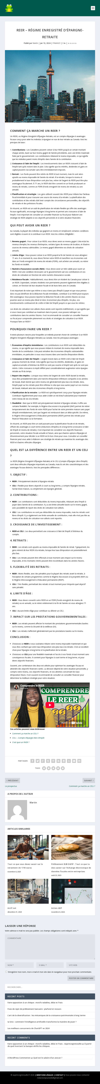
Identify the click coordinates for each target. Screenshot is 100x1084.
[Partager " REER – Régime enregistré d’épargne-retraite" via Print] (79, 761)
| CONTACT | (59, 1075)
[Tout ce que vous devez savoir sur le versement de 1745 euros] (28, 847)
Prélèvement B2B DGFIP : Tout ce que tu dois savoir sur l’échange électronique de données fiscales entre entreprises (71, 868)
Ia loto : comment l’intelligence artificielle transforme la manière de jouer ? (42, 1022)
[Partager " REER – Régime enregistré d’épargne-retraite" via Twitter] (37, 761)
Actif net (12, 908)
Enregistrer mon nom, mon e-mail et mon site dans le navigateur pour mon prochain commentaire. (50, 972)
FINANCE (56, 43)
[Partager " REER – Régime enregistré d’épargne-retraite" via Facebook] (32, 761)
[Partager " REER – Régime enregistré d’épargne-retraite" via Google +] (42, 761)
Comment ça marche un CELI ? (25, 733)
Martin (35, 43)
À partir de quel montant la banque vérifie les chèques (50, 1045)
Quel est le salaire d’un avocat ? (47, 1058)
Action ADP (56, 908)
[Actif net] (28, 891)
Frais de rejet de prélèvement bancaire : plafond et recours (34, 1009)
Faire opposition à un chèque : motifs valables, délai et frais (35, 1002)
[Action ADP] (71, 891)
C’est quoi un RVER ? (20, 742)
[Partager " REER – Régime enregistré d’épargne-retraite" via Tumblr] (48, 761)
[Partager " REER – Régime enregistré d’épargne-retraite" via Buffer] (63, 761)
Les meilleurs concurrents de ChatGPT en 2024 (28, 1028)
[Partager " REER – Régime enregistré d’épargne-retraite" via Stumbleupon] (68, 761)
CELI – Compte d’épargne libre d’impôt (28, 738)
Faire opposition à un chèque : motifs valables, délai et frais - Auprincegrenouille (44, 1044)
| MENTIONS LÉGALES (44, 1075)
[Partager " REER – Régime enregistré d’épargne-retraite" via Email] (74, 761)
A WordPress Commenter (19, 1058)
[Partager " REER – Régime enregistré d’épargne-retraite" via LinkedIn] (58, 761)
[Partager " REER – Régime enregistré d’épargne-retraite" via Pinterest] (53, 761)
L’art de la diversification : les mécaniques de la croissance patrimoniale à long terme (46, 1015)
